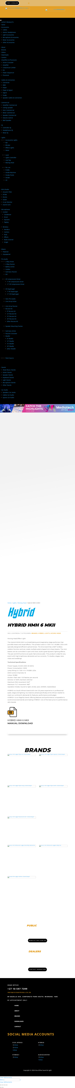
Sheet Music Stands (9, 370)
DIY (6, 274)
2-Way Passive (10, 264)
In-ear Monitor (7, 202)
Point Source (9, 358)
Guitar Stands (7, 372)
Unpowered (6, 254)
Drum (6, 217)
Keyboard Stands (8, 377)
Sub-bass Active (10, 331)
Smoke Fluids (9, 175)
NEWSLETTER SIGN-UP (37, 940)
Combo (7, 269)
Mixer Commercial (9, 113)
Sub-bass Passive (11, 272)
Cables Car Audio (8, 395)
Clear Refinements (6, 1077)
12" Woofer (10, 341)
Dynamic (7, 220)
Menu (2, 1080)
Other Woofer (11, 349)
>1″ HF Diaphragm (13, 294)
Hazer (7, 150)
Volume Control (8, 118)
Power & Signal (7, 90)
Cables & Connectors (8, 80)
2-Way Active (9, 262)
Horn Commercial (8, 110)
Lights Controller (10, 157)
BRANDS (17, 1016)
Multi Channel (8, 240)
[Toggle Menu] (1, 20)
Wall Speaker (7, 120)
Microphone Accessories (11, 37)
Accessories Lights (11, 140)
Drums (5, 197)
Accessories (5, 27)
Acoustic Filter (7, 192)
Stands (3, 367)
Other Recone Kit (12, 321)
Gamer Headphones (9, 32)
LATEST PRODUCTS (7, 22)
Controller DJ (7, 128)
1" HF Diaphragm (12, 291)
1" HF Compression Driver (15, 282)
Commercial (5, 102)
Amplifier (6, 65)
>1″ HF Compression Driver (15, 284)
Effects (6, 237)
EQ (4, 70)
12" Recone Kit (11, 314)
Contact (3, 57)
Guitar (5, 199)
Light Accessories (8, 35)
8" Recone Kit (11, 311)
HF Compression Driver (13, 279)
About (3, 47)
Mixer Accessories (8, 40)
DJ (2, 125)
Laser (7, 155)
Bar (6, 143)
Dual (5, 234)
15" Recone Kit (11, 316)
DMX (4, 85)
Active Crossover (8, 62)
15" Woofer (10, 344)
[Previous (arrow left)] (1, 1087)
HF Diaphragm (10, 289)
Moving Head (9, 163)
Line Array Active (10, 301)
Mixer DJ (5, 133)
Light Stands (7, 380)
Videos (3, 52)
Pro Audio (4, 259)
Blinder (7, 145)
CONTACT (17, 1026)
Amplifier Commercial (10, 105)
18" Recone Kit (11, 319)
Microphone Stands (9, 382)
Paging (6, 222)
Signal (5, 93)
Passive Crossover (11, 333)
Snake (5, 95)
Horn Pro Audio (10, 299)
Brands (3, 50)
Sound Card (6, 205)
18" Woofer (10, 346)
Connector (6, 82)
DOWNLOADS (19, 1021)
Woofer (7, 336)
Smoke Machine (10, 172)
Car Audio (4, 390)
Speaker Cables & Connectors (12, 98)
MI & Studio (5, 189)
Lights (3, 137)
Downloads (5, 55)
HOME (16, 1005)
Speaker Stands (8, 375)
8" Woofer (10, 339)
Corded (5, 212)
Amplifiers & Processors (9, 60)
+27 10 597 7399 (17, 988)
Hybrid (41, 633)
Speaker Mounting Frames (14, 326)
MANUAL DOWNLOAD (20, 723)
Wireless (5, 227)
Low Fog (8, 160)
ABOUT (16, 1011)
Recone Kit (8, 309)
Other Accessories (9, 42)
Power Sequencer (8, 73)
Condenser (7, 214)
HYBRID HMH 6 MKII (18, 720)
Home (3, 25)
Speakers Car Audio (9, 392)
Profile (7, 170)
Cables (5, 30)
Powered (5, 252)
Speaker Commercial (9, 115)
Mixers (3, 249)
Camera (6, 232)
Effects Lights (9, 148)
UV (6, 180)
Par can (7, 167)
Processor (6, 75)
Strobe (7, 177)
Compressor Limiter (9, 67)
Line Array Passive (11, 306)
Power (5, 88)
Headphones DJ (8, 130)
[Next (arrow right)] (3, 1087)
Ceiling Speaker (8, 108)
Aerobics (7, 229)
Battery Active (9, 267)
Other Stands (7, 385)
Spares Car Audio (8, 397)
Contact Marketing (37, 969)
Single (6, 242)
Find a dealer (12, 3)
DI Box (5, 194)
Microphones (5, 209)
